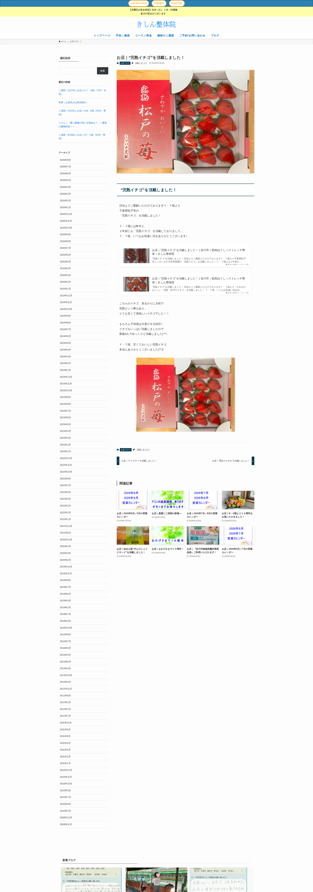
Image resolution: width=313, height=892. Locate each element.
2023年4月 (65, 431)
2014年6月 (65, 661)
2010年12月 (66, 770)
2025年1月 (65, 288)
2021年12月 (66, 526)
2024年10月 (66, 309)
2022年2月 (65, 512)
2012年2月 (65, 709)
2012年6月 (65, 695)
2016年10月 (66, 627)
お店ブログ (124, 63)
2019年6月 (65, 594)
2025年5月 (65, 261)
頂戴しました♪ (141, 63)
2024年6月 (65, 336)
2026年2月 (65, 200)
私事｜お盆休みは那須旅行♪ (73, 102)
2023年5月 (65, 424)
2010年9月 (65, 790)
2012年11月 (66, 688)
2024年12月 (66, 295)
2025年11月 (66, 221)
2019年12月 (66, 566)
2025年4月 (65, 268)
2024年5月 (65, 343)
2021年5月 (65, 533)
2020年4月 (65, 546)
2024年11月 (66, 302)
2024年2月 (65, 363)
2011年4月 (65, 743)
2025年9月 (65, 234)
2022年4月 (65, 499)
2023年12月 (66, 377)
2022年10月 (66, 471)
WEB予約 (176, 3)
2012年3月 (65, 702)
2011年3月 (65, 750)
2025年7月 (65, 248)
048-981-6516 (139, 3)
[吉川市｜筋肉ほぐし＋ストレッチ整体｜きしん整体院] (156, 24)
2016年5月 (65, 648)
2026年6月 (65, 173)
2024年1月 (65, 370)
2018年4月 (65, 621)
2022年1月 (65, 519)
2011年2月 (65, 756)
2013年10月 (66, 675)
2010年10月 (66, 783)
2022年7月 (65, 485)
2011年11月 (66, 722)
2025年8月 (65, 241)
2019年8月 (65, 580)
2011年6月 (65, 729)
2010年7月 (65, 797)
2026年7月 (65, 166)
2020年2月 (65, 560)
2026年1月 (65, 207)
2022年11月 (66, 465)
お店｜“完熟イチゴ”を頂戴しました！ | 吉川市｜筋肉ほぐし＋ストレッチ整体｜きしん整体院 (198, 252)
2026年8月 (65, 160)
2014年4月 (65, 668)
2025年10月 (66, 227)
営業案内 (159, 3)
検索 (102, 70)
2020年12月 (66, 539)
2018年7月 (65, 614)
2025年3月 (65, 275)
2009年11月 (66, 824)
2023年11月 (66, 383)
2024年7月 (65, 329)
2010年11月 (66, 777)
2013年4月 (65, 682)
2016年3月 (65, 655)
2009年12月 (66, 817)
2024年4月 (65, 350)
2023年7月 (65, 410)
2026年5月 (65, 180)
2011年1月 (65, 763)
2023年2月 (65, 444)
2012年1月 (65, 716)
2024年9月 (65, 316)
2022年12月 (66, 458)
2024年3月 (65, 356)
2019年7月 (65, 587)
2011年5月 (65, 736)
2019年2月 (65, 607)
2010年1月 (65, 811)
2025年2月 (65, 282)
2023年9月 (65, 397)
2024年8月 (65, 322)
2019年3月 (65, 600)
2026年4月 (65, 187)
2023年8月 (65, 404)
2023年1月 (65, 451)
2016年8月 (65, 634)
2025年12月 (66, 214)
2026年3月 (65, 194)
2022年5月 (65, 492)
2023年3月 (65, 438)
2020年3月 (65, 553)
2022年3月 (65, 505)
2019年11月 (66, 573)
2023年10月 (66, 390)
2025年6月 (65, 254)
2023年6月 (65, 417)
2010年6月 (65, 804)
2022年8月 (65, 478)
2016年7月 (65, 641)
